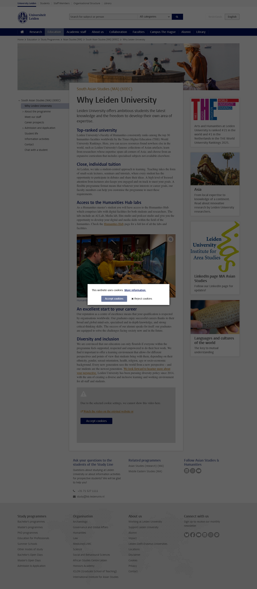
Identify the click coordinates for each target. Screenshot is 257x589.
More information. (135, 290)
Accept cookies (114, 299)
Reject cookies (143, 299)
